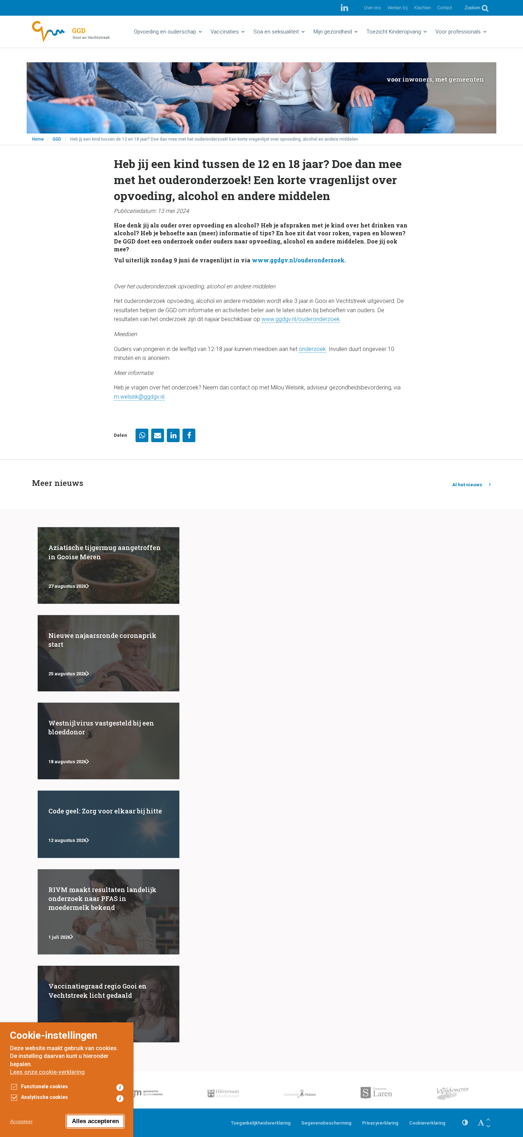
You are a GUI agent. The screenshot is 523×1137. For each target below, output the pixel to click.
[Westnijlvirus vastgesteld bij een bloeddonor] (108, 741)
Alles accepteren (95, 1121)
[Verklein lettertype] (488, 1126)
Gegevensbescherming (326, 1123)
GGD (57, 139)
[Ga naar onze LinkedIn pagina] (344, 8)
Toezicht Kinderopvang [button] (393, 31)
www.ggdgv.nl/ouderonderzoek (298, 260)
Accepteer (21, 1121)
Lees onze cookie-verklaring (47, 1072)
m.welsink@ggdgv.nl (139, 396)
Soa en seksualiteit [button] (276, 31)
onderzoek (312, 349)
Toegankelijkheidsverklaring (261, 1123)
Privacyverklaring (380, 1123)
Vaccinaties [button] (225, 31)
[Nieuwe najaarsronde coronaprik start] (108, 653)
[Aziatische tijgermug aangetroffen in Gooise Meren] (108, 565)
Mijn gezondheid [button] (332, 31)
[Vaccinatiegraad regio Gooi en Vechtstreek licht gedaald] (108, 1004)
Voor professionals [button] (458, 31)
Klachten (422, 7)
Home (38, 139)
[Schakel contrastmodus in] (465, 1123)
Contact (444, 7)
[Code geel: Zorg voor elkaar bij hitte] (108, 824)
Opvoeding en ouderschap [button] (165, 31)
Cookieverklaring (427, 1123)
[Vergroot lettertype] (488, 1119)
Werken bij (397, 7)
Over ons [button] (372, 7)
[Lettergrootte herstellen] (481, 1123)
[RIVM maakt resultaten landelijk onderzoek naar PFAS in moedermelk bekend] (108, 912)
